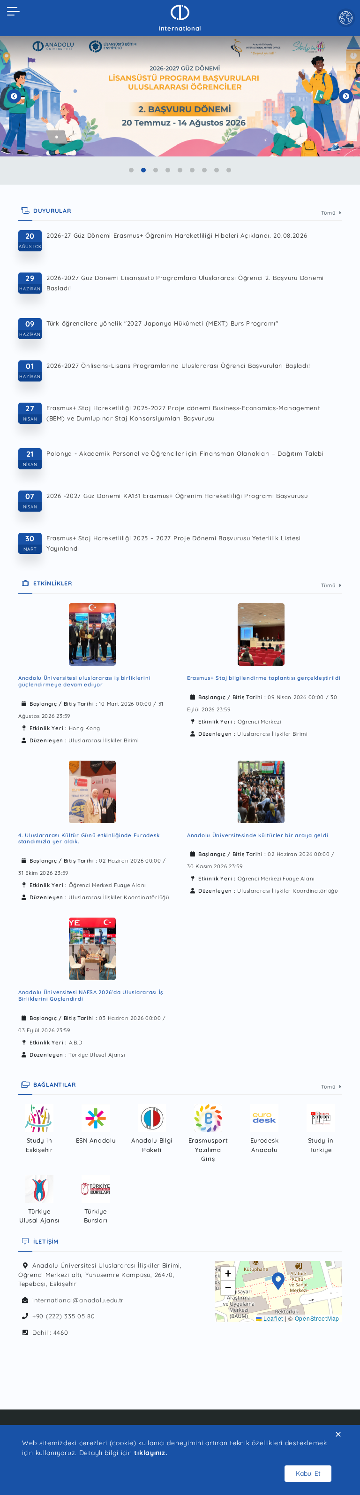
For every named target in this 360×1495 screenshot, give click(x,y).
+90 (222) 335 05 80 (63, 1316)
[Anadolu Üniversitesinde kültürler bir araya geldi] (261, 792)
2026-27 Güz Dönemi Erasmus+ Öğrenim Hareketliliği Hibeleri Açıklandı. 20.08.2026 (177, 235)
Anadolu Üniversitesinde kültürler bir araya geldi (257, 835)
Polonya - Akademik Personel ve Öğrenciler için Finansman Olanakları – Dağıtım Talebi (184, 453)
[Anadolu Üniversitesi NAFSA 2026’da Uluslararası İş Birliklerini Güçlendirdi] (92, 949)
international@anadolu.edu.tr (78, 1300)
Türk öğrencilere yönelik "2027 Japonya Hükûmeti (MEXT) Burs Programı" (162, 323)
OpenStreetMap (317, 1318)
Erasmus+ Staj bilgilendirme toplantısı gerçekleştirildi (264, 678)
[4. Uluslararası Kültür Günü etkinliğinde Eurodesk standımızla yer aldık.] (92, 792)
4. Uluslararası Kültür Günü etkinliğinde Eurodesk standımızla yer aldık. (88, 838)
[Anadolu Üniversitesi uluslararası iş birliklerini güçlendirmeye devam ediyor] (92, 634)
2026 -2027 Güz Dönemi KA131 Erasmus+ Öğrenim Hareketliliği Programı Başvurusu (177, 495)
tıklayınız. (150, 1452)
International (180, 28)
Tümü (329, 213)
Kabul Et (308, 1473)
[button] (278, 1282)
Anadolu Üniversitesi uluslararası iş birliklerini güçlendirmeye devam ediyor (84, 681)
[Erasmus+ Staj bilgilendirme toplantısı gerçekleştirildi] (261, 634)
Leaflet (272, 1318)
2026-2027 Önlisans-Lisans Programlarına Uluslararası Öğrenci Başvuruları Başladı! (178, 365)
